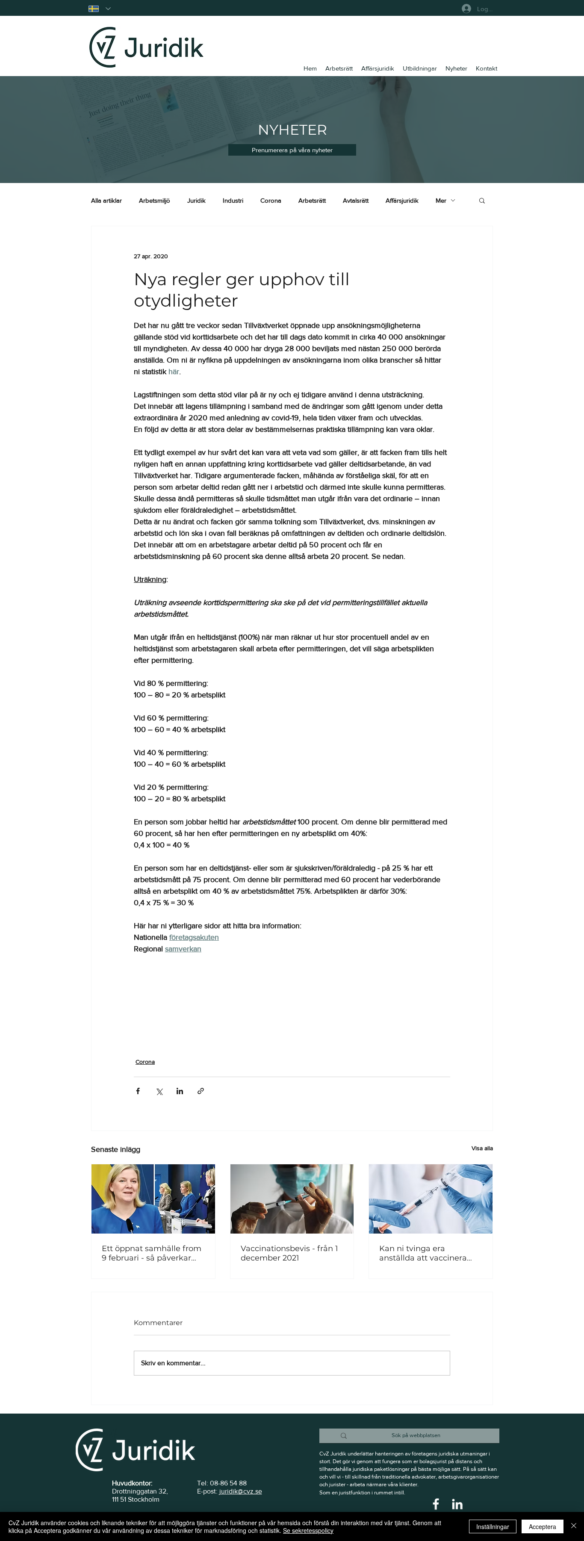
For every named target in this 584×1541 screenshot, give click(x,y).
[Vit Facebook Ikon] (435, 1504)
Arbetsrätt (312, 200)
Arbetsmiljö (154, 200)
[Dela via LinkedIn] (180, 1091)
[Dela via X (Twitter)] (159, 1091)
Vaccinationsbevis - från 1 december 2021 (289, 1253)
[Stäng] (574, 1526)
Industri (233, 200)
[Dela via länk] (201, 1091)
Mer (441, 200)
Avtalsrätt (356, 200)
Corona (270, 200)
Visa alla (482, 1148)
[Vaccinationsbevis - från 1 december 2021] (292, 1199)
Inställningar (492, 1526)
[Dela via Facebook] (138, 1091)
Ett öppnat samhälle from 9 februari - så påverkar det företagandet (151, 1253)
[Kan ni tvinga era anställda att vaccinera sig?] (431, 1199)
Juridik (196, 200)
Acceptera (542, 1526)
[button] (292, 150)
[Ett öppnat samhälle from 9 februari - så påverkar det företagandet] (153, 1199)
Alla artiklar (106, 200)
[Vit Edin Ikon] (457, 1504)
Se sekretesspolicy (308, 1530)
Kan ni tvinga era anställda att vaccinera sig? (423, 1253)
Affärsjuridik (402, 200)
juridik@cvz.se (240, 1491)
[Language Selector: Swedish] (100, 9)
